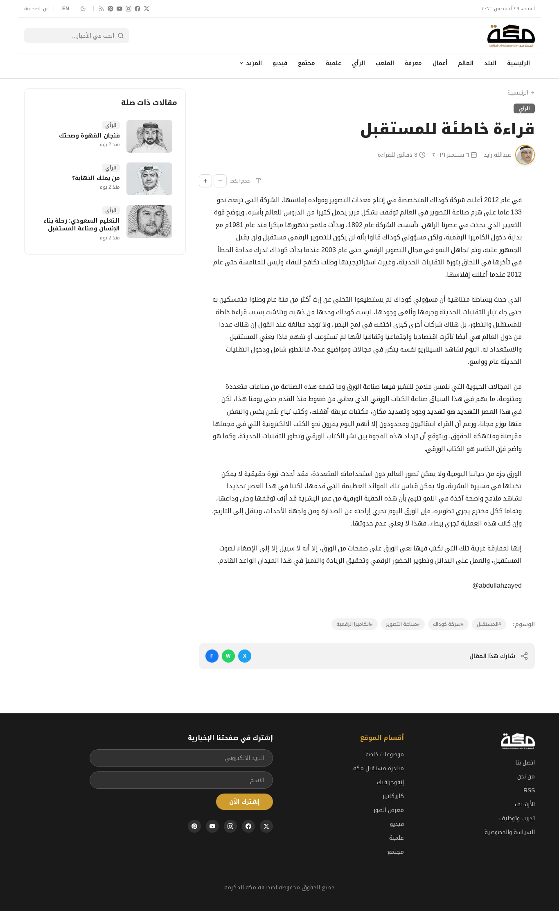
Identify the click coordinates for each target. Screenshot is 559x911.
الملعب (385, 63)
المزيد (254, 63)
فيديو (280, 63)
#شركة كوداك (448, 624)
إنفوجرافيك (390, 782)
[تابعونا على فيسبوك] (137, 8)
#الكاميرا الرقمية (354, 624)
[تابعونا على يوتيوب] (119, 8)
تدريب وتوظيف (517, 818)
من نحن (526, 776)
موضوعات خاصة (384, 754)
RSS (529, 790)
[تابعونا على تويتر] (146, 8)
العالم (465, 63)
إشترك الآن (244, 801)
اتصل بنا (525, 762)
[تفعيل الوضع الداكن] (83, 8)
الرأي (358, 63)
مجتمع (306, 63)
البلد (490, 63)
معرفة (413, 63)
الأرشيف (525, 804)
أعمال (440, 63)
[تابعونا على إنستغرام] (128, 8)
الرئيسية (518, 63)
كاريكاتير (393, 796)
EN (66, 8)
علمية (333, 63)
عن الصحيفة (36, 8)
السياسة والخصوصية (510, 832)
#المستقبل (489, 624)
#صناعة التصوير (403, 624)
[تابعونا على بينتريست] (110, 8)
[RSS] (101, 8)
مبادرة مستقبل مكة (378, 768)
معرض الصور (389, 810)
